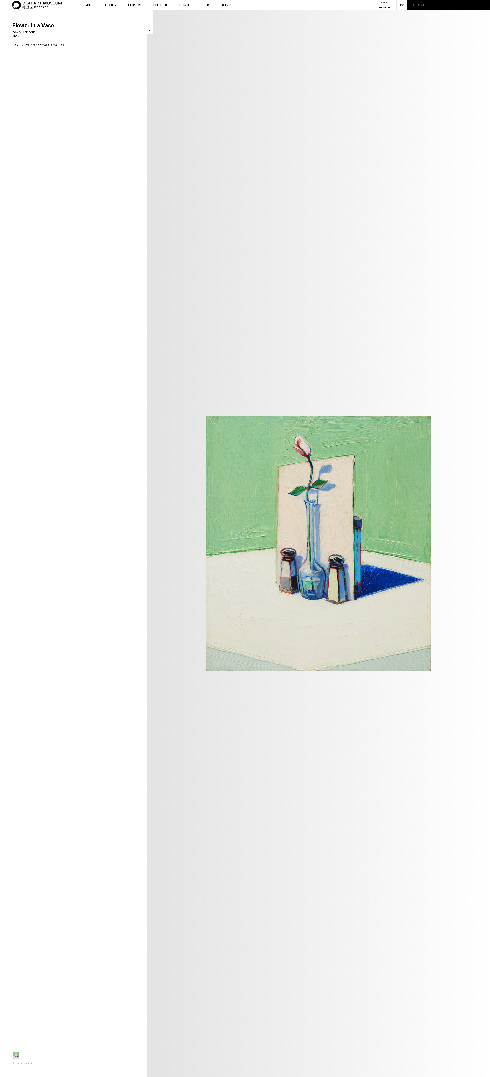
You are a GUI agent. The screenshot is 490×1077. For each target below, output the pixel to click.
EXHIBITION (110, 5)
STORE (206, 5)
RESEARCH (184, 5)
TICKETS (384, 2)
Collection (160, 5)
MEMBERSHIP (384, 7)
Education (134, 5)
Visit (88, 5)
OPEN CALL (228, 5)
